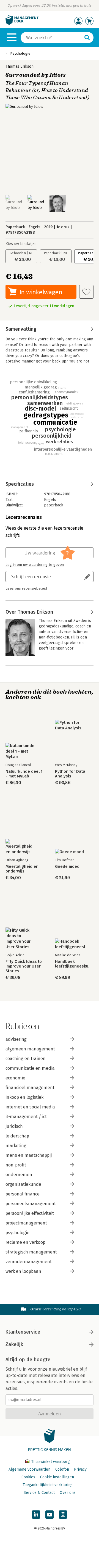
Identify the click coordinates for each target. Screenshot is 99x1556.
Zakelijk (14, 1344)
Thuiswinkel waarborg (50, 1461)
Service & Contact (39, 1492)
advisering (16, 1039)
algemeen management (30, 1049)
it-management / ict (26, 1116)
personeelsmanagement (31, 1203)
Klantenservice (23, 1332)
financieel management (30, 1087)
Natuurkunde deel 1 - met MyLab (24, 774)
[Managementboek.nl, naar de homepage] (22, 23)
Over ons (68, 1492)
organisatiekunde (23, 1184)
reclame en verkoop (25, 1242)
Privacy (80, 1469)
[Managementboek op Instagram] (63, 1514)
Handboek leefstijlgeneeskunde (74, 964)
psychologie (17, 1232)
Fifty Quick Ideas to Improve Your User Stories (24, 966)
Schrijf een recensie (31, 576)
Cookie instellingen (57, 1477)
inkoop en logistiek (24, 1097)
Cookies (28, 1477)
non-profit (16, 1165)
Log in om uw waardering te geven (35, 565)
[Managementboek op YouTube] (49, 1514)
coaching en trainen (26, 1058)
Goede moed (67, 866)
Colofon (62, 1469)
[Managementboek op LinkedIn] (36, 1514)
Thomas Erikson (20, 66)
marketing (16, 1145)
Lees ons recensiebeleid (26, 588)
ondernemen (19, 1174)
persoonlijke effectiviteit (30, 1213)
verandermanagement (29, 1261)
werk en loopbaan (23, 1271)
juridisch (14, 1126)
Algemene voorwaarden (29, 1469)
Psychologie (20, 53)
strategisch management (31, 1252)
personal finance (23, 1194)
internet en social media (30, 1107)
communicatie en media (30, 1068)
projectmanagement (26, 1223)
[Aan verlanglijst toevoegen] (86, 292)
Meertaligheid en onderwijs (22, 869)
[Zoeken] (87, 37)
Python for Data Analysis (70, 774)
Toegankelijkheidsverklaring (48, 1485)
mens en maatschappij (29, 1155)
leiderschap (17, 1136)
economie (15, 1078)
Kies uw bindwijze (21, 243)
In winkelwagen (41, 292)
